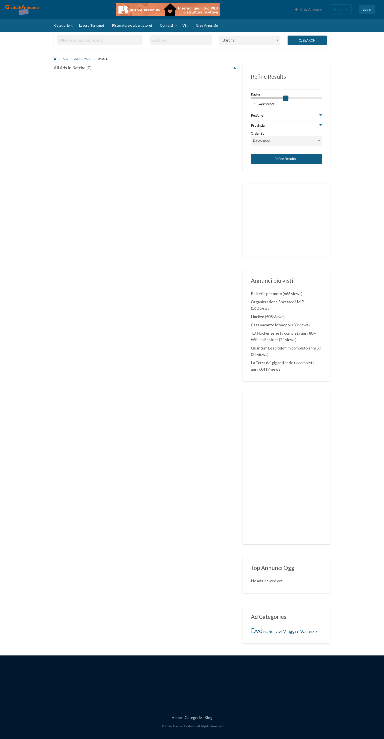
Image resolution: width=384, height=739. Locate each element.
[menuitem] (308, 9)
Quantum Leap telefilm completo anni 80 (286, 348)
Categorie (62, 25)
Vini (185, 25)
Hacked (257, 316)
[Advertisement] (284, 219)
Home (177, 717)
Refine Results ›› (286, 159)
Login (367, 9)
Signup (343, 9)
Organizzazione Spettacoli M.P (277, 301)
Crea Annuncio (311, 9)
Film (265, 632)
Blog (208, 717)
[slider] (285, 98)
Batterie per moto (266, 293)
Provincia (258, 125)
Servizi (275, 631)
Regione (257, 115)
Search (308, 40)
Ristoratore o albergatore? (132, 25)
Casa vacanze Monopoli (271, 324)
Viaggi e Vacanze (300, 631)
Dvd (257, 630)
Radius (256, 94)
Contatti (166, 25)
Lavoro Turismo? (91, 25)
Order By (257, 133)
